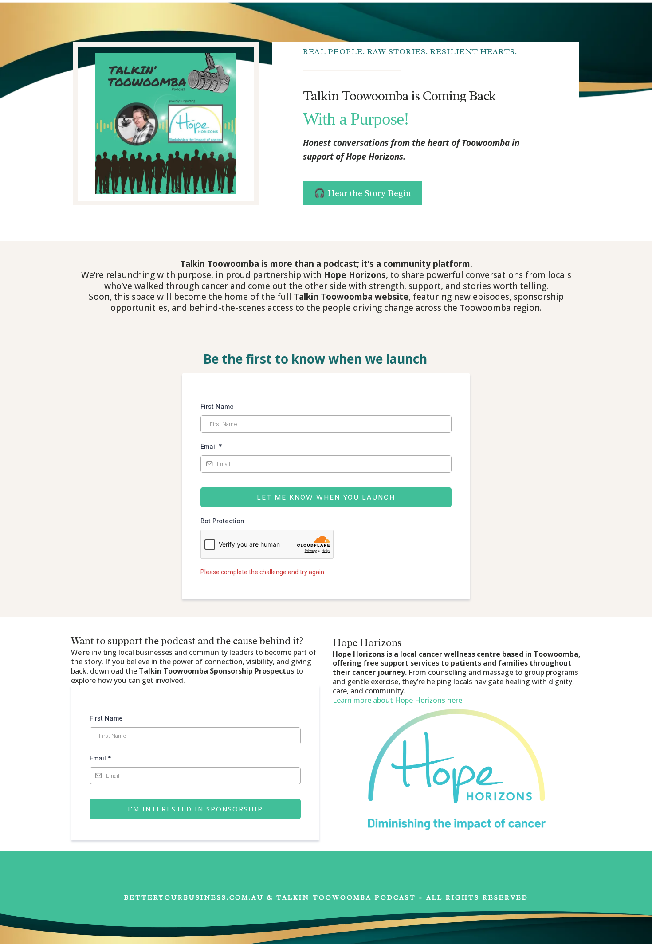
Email (211, 446)
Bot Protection (222, 521)
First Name (217, 406)
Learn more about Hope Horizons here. (398, 700)
